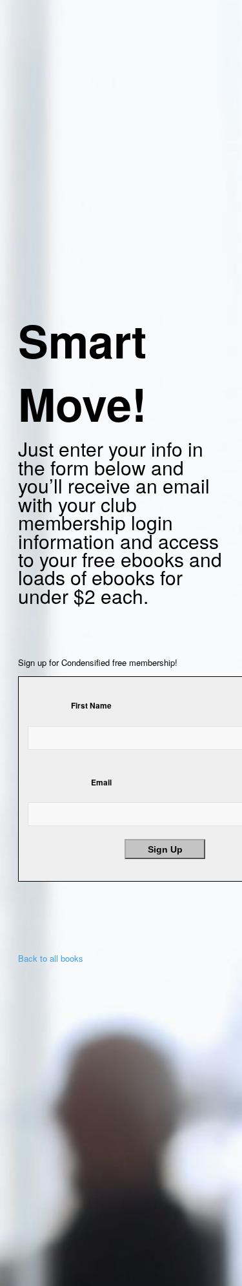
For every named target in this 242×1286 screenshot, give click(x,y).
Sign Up (165, 849)
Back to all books (50, 958)
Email (101, 782)
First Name (91, 705)
